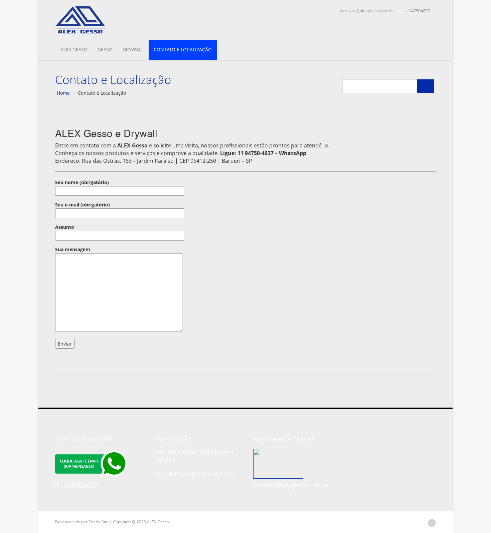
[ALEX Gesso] (102, 20)
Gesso (105, 49)
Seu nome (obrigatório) (82, 182)
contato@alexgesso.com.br (366, 11)
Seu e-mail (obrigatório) (82, 204)
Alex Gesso (74, 49)
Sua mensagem (72, 249)
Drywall (133, 49)
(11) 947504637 (76, 485)
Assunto (64, 227)
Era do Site (99, 522)
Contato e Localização (183, 49)
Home (63, 93)
